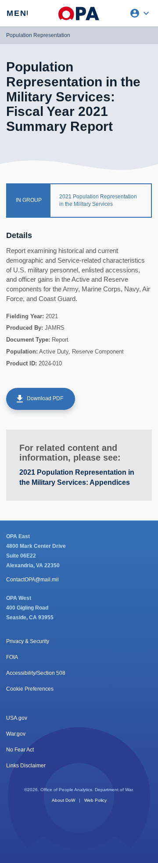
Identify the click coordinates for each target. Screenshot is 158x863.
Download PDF (38, 399)
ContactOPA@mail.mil (32, 579)
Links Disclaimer (26, 766)
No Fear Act (20, 750)
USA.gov (16, 718)
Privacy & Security (27, 641)
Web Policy (95, 800)
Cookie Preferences (30, 689)
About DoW (63, 800)
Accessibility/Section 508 (35, 673)
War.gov (15, 734)
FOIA (12, 657)
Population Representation (38, 35)
